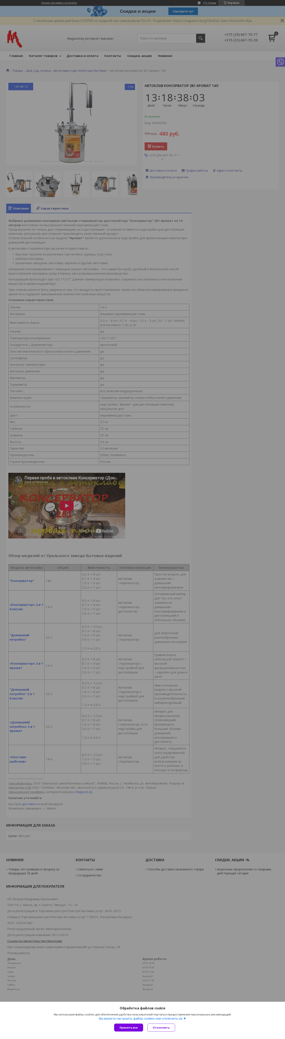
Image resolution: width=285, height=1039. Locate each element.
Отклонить (161, 1027)
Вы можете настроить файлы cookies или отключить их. (141, 1018)
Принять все (129, 1027)
